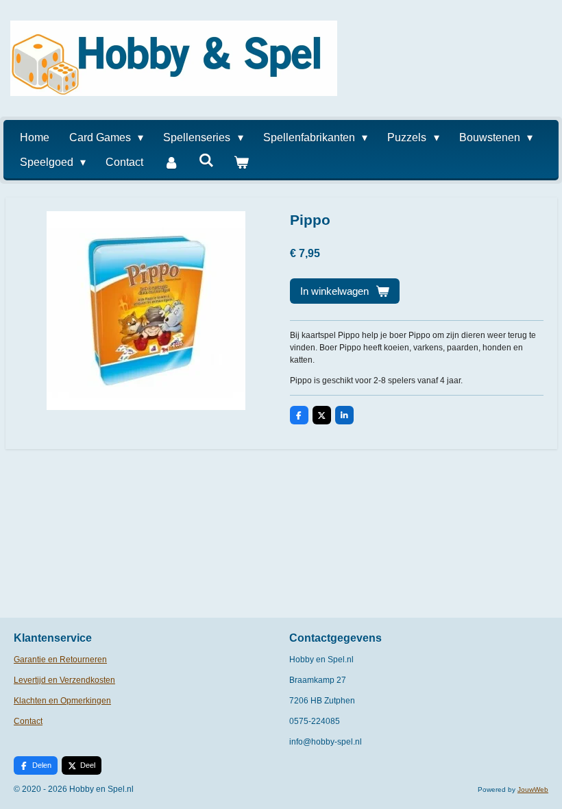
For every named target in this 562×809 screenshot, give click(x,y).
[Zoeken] (206, 160)
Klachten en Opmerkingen (62, 700)
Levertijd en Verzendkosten (64, 680)
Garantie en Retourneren (60, 659)
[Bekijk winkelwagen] (241, 162)
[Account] (170, 162)
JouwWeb (532, 789)
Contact (28, 721)
